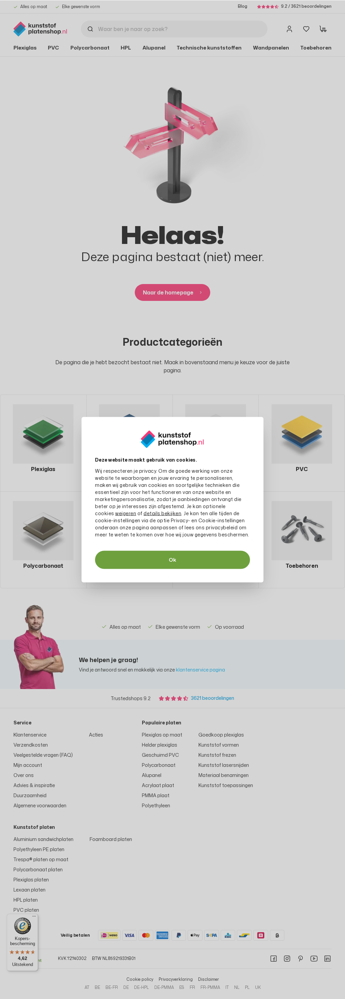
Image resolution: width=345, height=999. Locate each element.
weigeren (125, 513)
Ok (172, 559)
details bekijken (162, 513)
